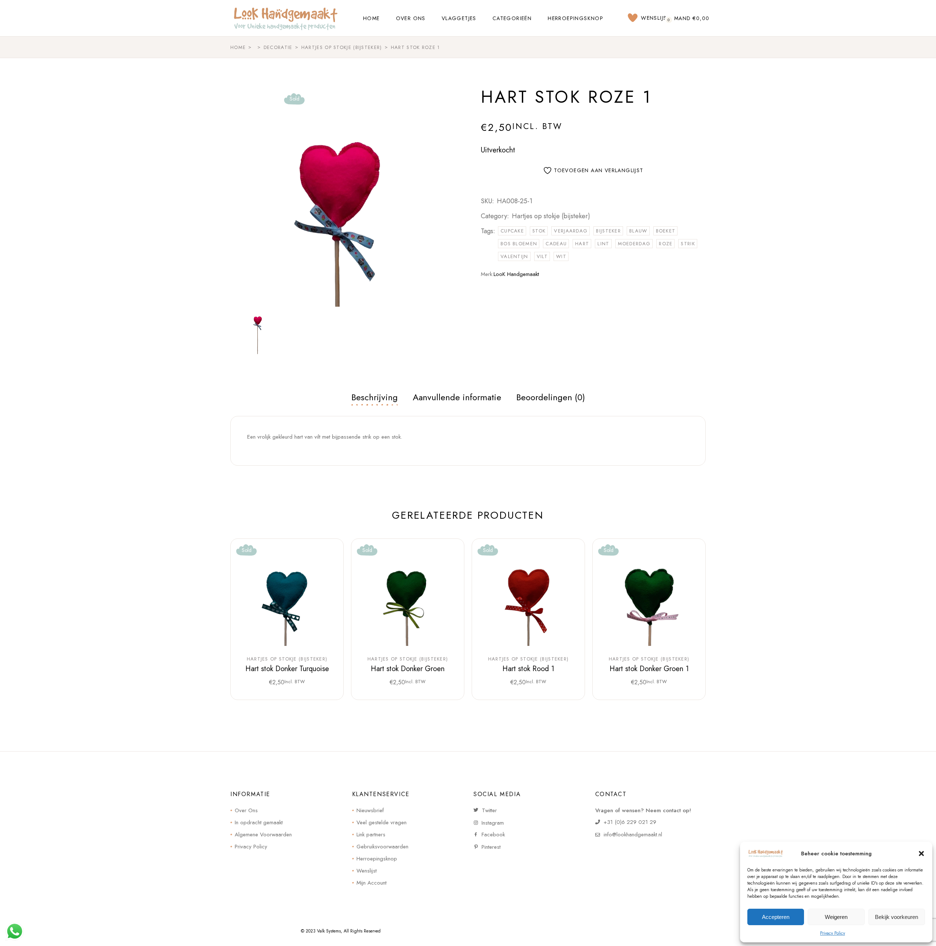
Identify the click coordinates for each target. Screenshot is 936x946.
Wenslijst (366, 871)
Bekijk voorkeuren (896, 917)
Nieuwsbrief (370, 810)
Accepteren (775, 917)
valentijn (514, 256)
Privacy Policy (832, 933)
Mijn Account (371, 883)
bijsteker (608, 230)
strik (688, 243)
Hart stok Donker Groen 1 (649, 668)
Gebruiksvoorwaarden (382, 847)
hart (582, 243)
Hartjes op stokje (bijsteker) (551, 216)
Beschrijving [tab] (374, 397)
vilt (542, 256)
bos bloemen (519, 243)
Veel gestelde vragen (381, 822)
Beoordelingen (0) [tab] (550, 397)
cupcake (512, 230)
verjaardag (571, 230)
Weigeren (836, 917)
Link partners (370, 834)
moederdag (634, 243)
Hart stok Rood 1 (528, 668)
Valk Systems (329, 931)
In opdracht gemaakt (259, 822)
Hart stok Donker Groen (408, 668)
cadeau (556, 243)
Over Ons (246, 810)
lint (603, 243)
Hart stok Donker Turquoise (287, 668)
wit (561, 256)
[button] (921, 853)
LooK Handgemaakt (516, 274)
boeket (666, 230)
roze (665, 243)
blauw (638, 230)
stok (539, 230)
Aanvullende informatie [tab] (457, 397)
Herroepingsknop (376, 859)
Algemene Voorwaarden (263, 834)
